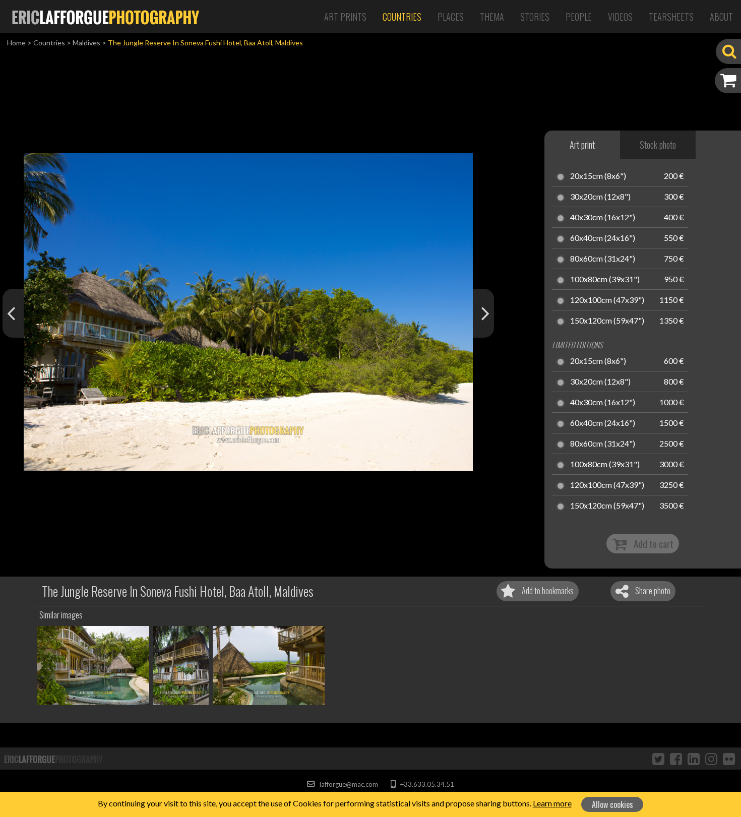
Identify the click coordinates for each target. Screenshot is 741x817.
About (721, 16)
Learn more (552, 803)
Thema (492, 16)
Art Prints (345, 16)
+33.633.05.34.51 (426, 784)
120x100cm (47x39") (607, 300)
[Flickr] (729, 758)
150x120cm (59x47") (607, 321)
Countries (402, 16)
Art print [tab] (582, 144)
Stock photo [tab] (658, 144)
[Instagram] (711, 758)
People (579, 16)
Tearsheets (671, 16)
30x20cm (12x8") (600, 197)
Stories (534, 16)
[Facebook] (676, 758)
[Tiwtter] (658, 758)
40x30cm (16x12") (602, 218)
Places (451, 16)
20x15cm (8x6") (598, 176)
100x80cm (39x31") (605, 280)
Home (16, 42)
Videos (620, 16)
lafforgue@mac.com (348, 784)
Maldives (86, 42)
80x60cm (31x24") (602, 259)
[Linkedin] (694, 758)
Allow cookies (612, 804)
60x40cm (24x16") (602, 238)
